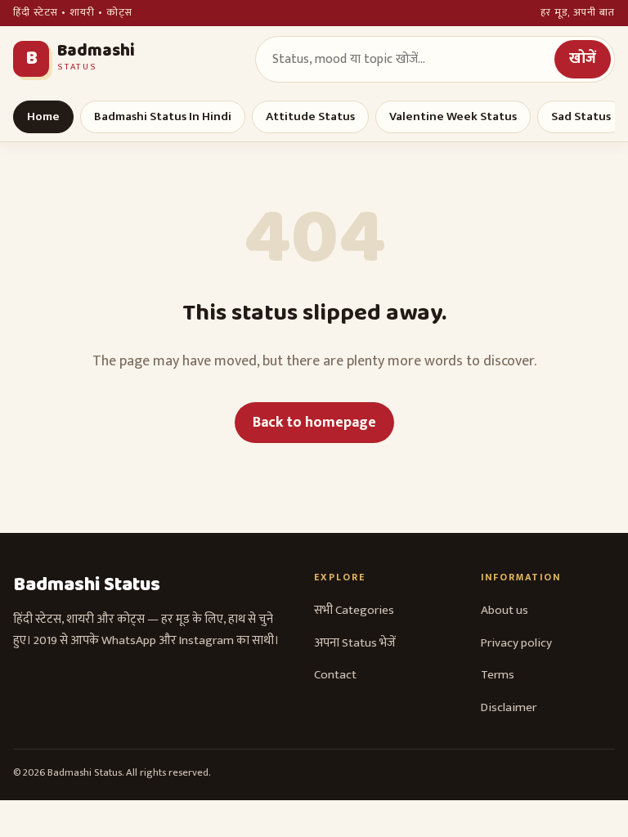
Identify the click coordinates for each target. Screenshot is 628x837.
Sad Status (581, 116)
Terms (497, 675)
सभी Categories (354, 610)
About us (504, 610)
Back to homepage (314, 422)
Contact (335, 675)
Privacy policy (516, 643)
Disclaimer (508, 707)
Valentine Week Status (453, 116)
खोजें (582, 59)
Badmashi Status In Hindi (162, 116)
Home (43, 116)
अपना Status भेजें (355, 643)
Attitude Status (310, 116)
